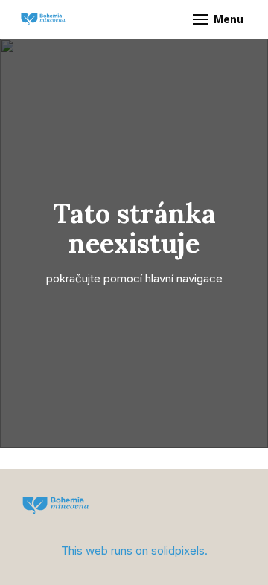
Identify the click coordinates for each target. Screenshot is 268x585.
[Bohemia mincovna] (43, 19)
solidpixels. (179, 550)
